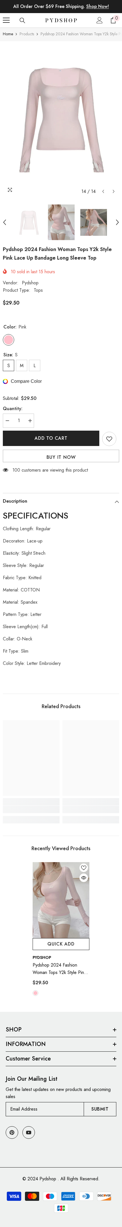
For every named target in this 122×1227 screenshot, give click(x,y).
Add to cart (51, 438)
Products (27, 34)
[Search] (22, 20)
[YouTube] (28, 1132)
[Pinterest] (12, 1132)
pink (35, 993)
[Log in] (99, 20)
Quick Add (60, 944)
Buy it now (61, 457)
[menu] (6, 20)
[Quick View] (83, 878)
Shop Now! (97, 6)
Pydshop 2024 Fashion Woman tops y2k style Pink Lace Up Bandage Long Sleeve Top (59, 969)
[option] (61, 119)
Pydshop (30, 282)
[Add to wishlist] (109, 439)
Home (8, 34)
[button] (103, 191)
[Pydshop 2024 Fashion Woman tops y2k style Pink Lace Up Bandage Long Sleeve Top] (61, 900)
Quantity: (12, 408)
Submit (100, 1109)
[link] (31, 809)
